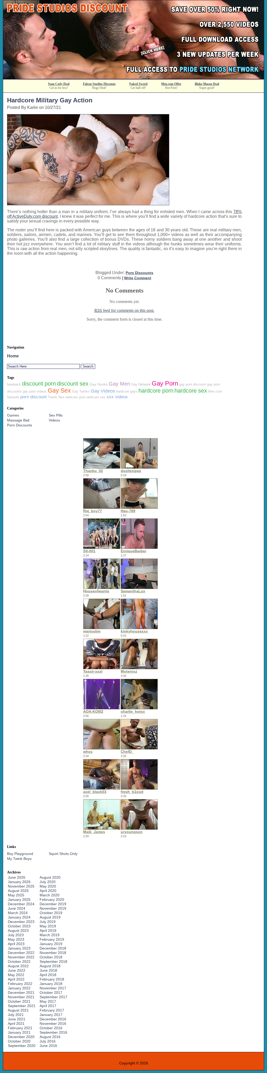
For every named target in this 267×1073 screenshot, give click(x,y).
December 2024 (21, 904)
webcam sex (96, 397)
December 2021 (21, 992)
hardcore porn (155, 390)
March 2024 (18, 913)
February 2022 (20, 984)
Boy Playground (20, 854)
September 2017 (53, 997)
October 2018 (51, 957)
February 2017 (52, 1010)
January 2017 (51, 1015)
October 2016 (51, 1028)
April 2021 (16, 1023)
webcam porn (75, 397)
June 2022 (16, 970)
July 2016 (48, 1041)
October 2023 (19, 926)
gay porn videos (35, 391)
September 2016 (53, 1032)
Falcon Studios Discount (99, 84)
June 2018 (48, 970)
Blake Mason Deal (207, 84)
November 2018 (53, 953)
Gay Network (141, 384)
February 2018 (52, 979)
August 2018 (50, 966)
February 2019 (52, 939)
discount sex (72, 383)
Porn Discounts (139, 273)
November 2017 (53, 988)
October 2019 (51, 913)
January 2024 (19, 917)
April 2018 (48, 975)
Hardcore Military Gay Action (50, 100)
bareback (14, 384)
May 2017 (48, 1001)
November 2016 (53, 1023)
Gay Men (119, 384)
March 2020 (49, 895)
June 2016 (48, 1046)
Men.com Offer (171, 84)
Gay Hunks (98, 384)
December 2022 (21, 953)
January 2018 (51, 984)
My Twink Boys (19, 859)
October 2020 (19, 1041)
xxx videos (117, 396)
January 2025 (19, 899)
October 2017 (51, 992)
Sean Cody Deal (58, 84)
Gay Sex (59, 390)
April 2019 (48, 930)
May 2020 (48, 886)
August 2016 (50, 1037)
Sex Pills (56, 415)
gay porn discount (192, 384)
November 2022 (21, 957)
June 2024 (16, 908)
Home (13, 356)
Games (13, 415)
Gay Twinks (81, 391)
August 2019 (50, 917)
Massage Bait (18, 420)
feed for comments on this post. (124, 310)
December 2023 (21, 922)
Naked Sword (138, 84)
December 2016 (53, 1019)
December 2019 (53, 904)
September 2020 (21, 1046)
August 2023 (18, 930)
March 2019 (49, 935)
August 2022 (18, 966)
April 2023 (16, 944)
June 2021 (16, 1019)
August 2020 (50, 877)
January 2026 (19, 882)
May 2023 (16, 939)
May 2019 (48, 926)
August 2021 (18, 1010)
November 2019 (53, 908)
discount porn (39, 383)
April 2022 (16, 979)
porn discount (33, 396)
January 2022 (19, 988)
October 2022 (19, 961)
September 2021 (21, 1006)
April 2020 (48, 891)
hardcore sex (190, 390)
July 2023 (16, 935)
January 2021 (19, 1032)
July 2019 (48, 922)
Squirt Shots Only (63, 854)
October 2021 (19, 1001)
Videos (54, 420)
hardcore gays (126, 391)
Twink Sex (56, 397)
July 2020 (48, 882)
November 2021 (21, 997)
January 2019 (51, 944)
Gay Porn (165, 383)
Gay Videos (103, 391)
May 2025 (16, 895)
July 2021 (16, 1015)
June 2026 (16, 877)
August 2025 (18, 891)
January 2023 (19, 948)
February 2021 (20, 1028)
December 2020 (21, 1037)
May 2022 (16, 975)
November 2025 (21, 886)
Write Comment (137, 278)
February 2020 (52, 899)
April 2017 (48, 1006)
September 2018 (53, 961)
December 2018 (53, 948)
